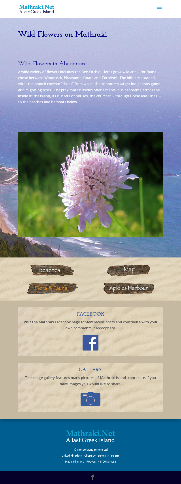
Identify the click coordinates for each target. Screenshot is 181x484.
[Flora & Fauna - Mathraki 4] (90, 236)
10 (107, 228)
